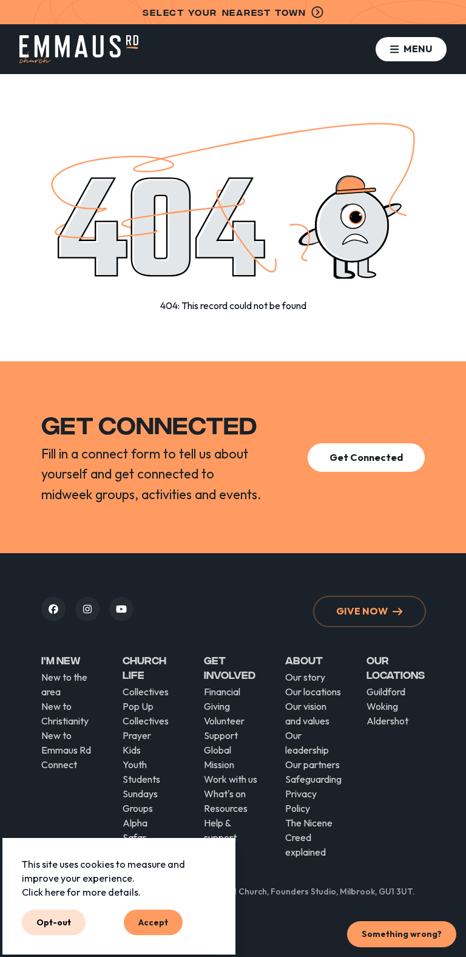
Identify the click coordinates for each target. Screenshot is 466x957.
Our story (305, 677)
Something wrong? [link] (402, 933)
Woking (382, 706)
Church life (144, 667)
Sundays (140, 794)
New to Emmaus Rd (66, 742)
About (304, 660)
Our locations (313, 692)
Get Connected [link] (366, 457)
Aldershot (387, 721)
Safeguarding (313, 779)
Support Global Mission (221, 750)
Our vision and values (307, 713)
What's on (225, 794)
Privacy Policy (301, 801)
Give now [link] (362, 611)
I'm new (61, 660)
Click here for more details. (81, 892)
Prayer (137, 735)
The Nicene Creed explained (309, 837)
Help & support (220, 830)
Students (141, 779)
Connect (59, 764)
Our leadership (307, 742)
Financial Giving (222, 699)
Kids (132, 750)
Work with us (230, 779)
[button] (411, 49)
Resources (226, 808)
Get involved (229, 667)
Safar (134, 837)
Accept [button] (153, 921)
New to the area (64, 684)
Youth (135, 764)
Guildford (385, 692)
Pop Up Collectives (146, 713)
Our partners (312, 764)
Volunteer (224, 721)
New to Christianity (65, 713)
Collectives (146, 692)
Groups (138, 808)
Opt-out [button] (53, 921)
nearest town (224, 12)
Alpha (135, 823)
